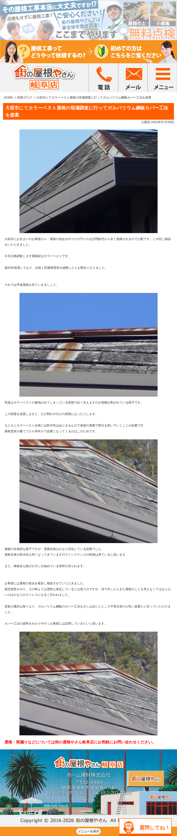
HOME (8, 97)
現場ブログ (24, 97)
